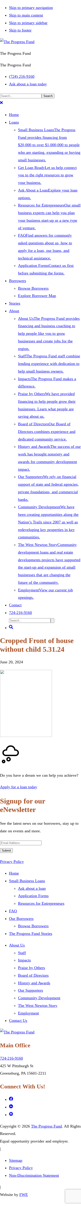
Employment (28, 1013)
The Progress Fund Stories (30, 933)
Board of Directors (33, 975)
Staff (22, 953)
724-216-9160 (11, 1058)
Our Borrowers (21, 918)
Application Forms (33, 896)
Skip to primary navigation (31, 7)
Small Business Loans (27, 881)
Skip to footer (20, 30)
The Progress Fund (46, 1126)
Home (14, 873)
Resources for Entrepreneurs (41, 903)
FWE (23, 1194)
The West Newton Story (37, 1005)
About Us (17, 945)
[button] (1, 103)
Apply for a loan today (18, 787)
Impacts (24, 960)
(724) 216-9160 (21, 76)
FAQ (13, 911)
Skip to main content (26, 15)
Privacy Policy (12, 861)
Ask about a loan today (28, 84)
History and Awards (34, 983)
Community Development (39, 998)
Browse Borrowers (33, 926)
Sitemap (15, 1160)
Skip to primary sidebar (28, 23)
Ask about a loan (32, 888)
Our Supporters (30, 990)
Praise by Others (31, 968)
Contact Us (18, 1020)
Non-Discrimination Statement (34, 1175)
